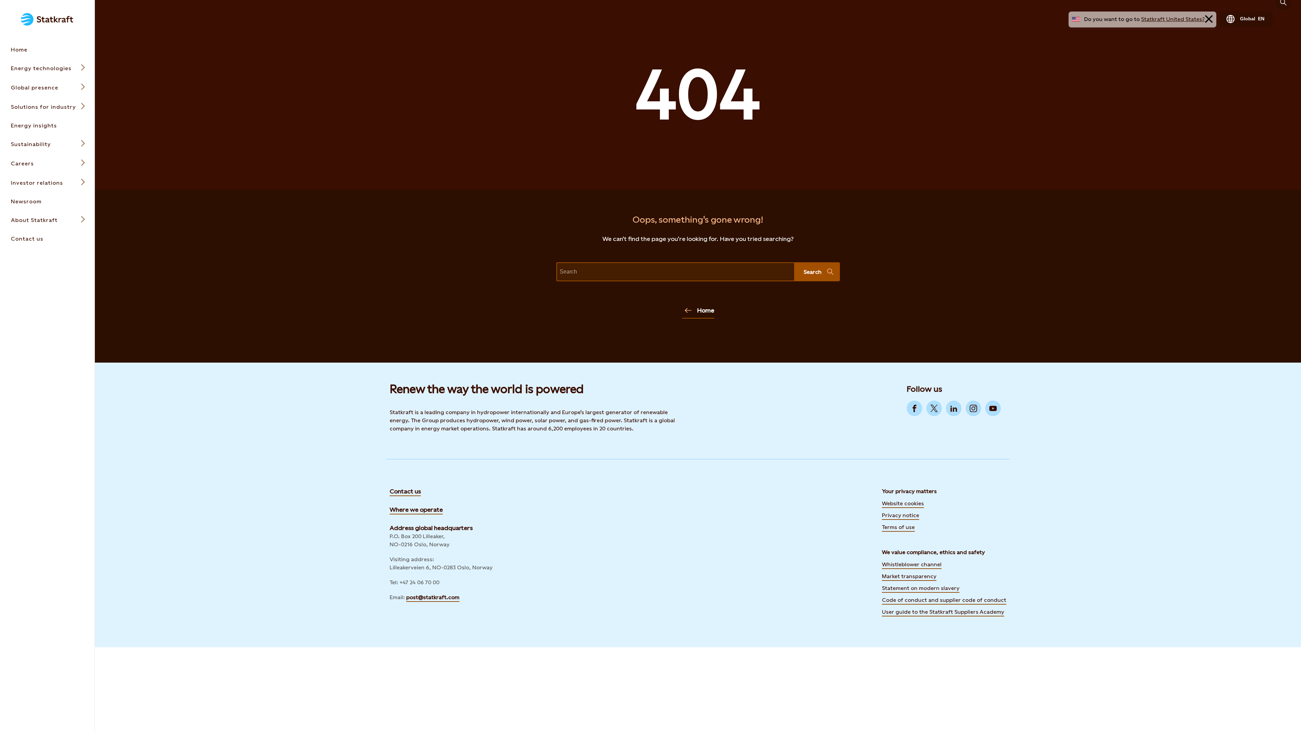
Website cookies (903, 503)
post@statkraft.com (432, 597)
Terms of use (898, 527)
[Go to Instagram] (973, 408)
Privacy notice (900, 515)
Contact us (405, 491)
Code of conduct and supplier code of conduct (944, 600)
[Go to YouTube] (993, 408)
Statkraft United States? (1173, 19)
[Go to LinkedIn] (954, 408)
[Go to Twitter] (934, 408)
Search (813, 272)
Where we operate (416, 509)
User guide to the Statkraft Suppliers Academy (943, 611)
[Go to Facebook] (914, 408)
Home (705, 310)
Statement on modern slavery (920, 588)
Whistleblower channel (912, 564)
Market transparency (909, 576)
